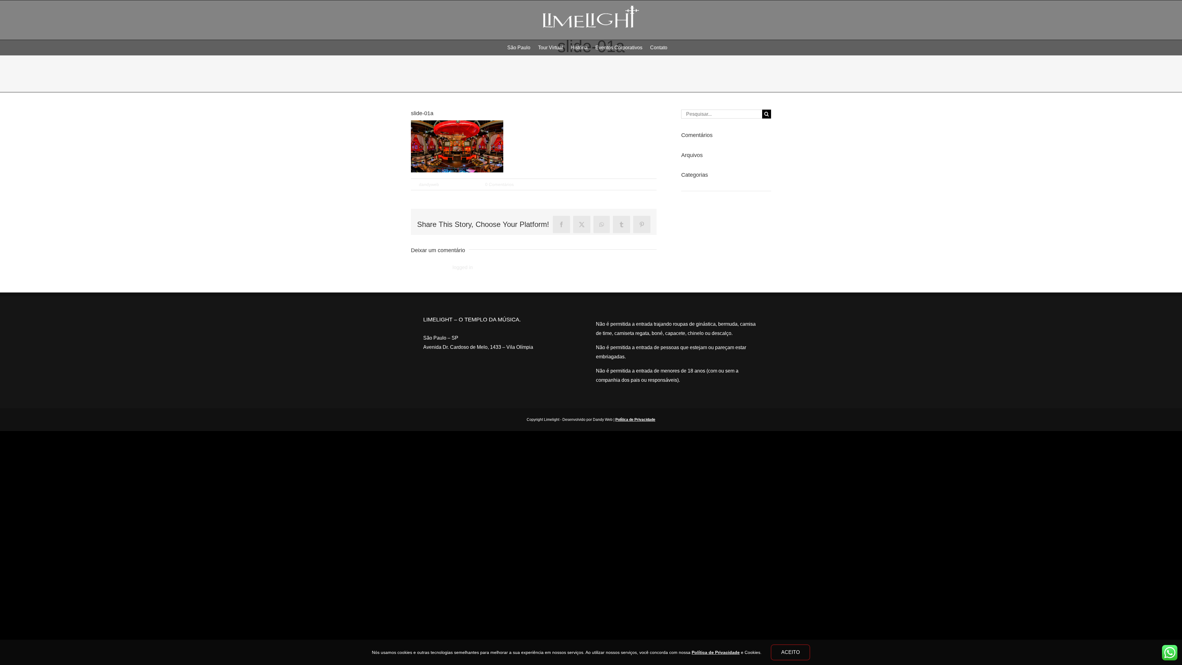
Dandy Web (603, 419)
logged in (462, 267)
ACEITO (790, 652)
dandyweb (429, 184)
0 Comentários (499, 184)
